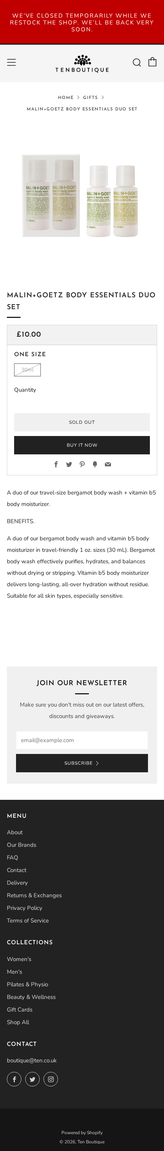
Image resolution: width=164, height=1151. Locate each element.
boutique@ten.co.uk (32, 1060)
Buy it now (82, 445)
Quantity (25, 390)
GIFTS (90, 98)
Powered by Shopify (82, 1133)
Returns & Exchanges (34, 895)
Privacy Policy (24, 908)
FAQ (12, 857)
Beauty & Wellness (31, 997)
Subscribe (78, 763)
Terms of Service (28, 920)
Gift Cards (19, 1009)
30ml (27, 369)
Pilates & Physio (27, 984)
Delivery (17, 883)
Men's (14, 972)
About (15, 832)
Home (66, 98)
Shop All (18, 1022)
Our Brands (21, 845)
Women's (19, 959)
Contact (16, 870)
